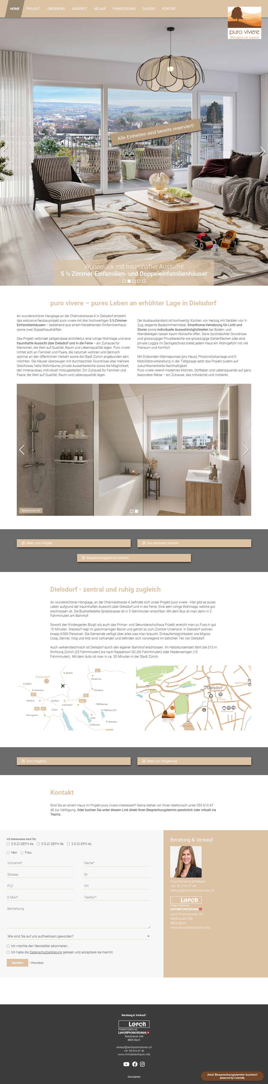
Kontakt (169, 9)
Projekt (33, 9)
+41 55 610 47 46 (183, 886)
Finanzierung (124, 9)
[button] (263, 152)
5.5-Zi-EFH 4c (81, 844)
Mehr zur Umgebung (161, 761)
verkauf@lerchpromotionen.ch (192, 890)
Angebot (79, 9)
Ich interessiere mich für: (21, 839)
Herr (14, 852)
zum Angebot (36, 761)
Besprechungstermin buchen (107, 558)
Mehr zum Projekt (39, 543)
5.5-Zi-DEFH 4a (22, 844)
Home (15, 9)
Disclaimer (134, 1076)
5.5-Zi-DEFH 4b (52, 844)
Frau (28, 852)
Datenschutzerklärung (46, 952)
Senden (17, 963)
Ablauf (100, 9)
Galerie (148, 9)
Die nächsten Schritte (162, 543)
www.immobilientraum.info (190, 928)
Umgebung (56, 9)
